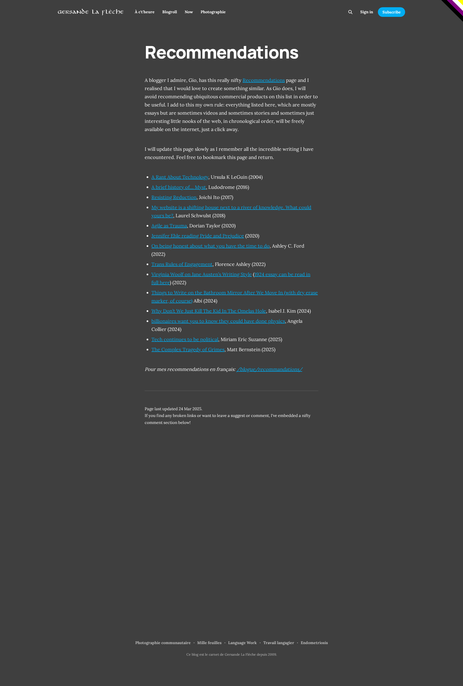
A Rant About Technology (179, 177)
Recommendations (264, 80)
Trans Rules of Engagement (181, 264)
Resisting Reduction (174, 197)
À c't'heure (145, 11)
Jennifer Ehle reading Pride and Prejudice (197, 236)
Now (189, 11)
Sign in (366, 11)
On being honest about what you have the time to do (210, 246)
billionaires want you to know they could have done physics (218, 321)
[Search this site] (350, 12)
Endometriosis (314, 642)
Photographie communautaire (163, 642)
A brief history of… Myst (178, 187)
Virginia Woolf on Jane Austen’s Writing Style (201, 274)
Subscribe (391, 12)
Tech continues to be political (184, 339)
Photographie (213, 11)
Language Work (242, 642)
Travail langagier (278, 642)
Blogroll (169, 11)
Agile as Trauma (169, 226)
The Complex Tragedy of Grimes (188, 349)
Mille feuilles (209, 642)
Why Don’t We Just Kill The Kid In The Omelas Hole (208, 311)
